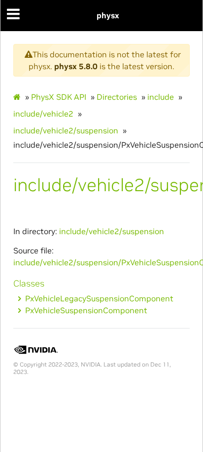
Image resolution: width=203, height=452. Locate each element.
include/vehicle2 (43, 114)
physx (108, 15)
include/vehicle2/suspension (65, 130)
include (160, 97)
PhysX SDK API (58, 97)
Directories (117, 97)
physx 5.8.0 (76, 66)
